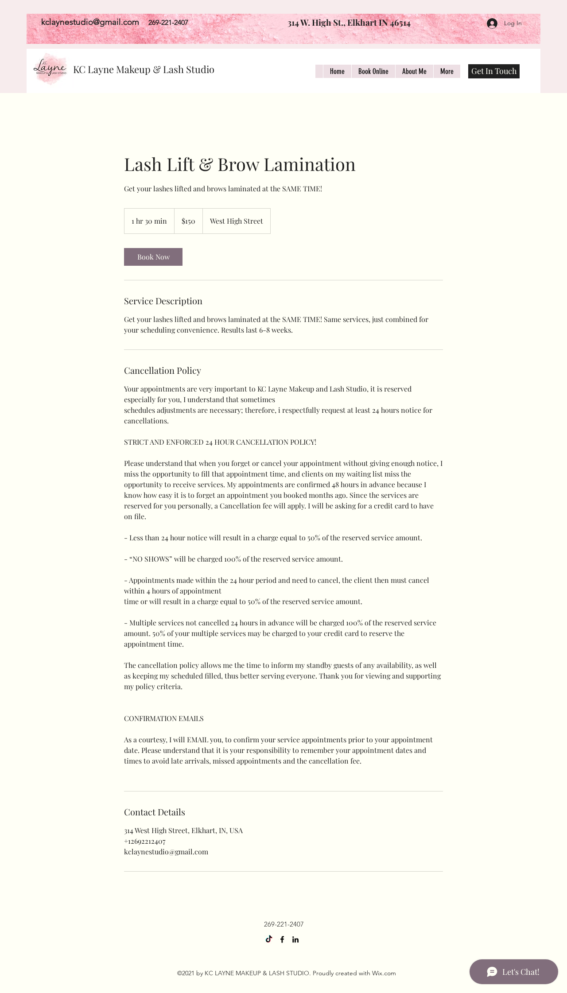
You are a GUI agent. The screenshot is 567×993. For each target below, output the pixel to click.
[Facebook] (282, 939)
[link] (153, 257)
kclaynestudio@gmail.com (90, 22)
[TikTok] (268, 939)
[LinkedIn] (295, 939)
